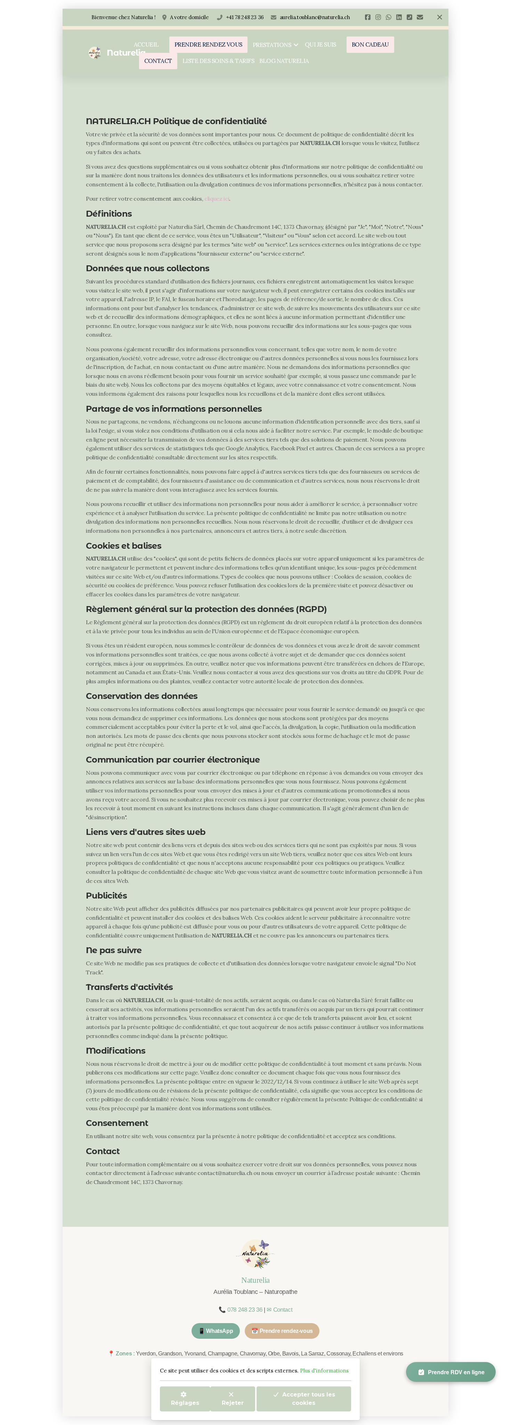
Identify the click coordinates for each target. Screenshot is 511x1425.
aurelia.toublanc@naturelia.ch (315, 17)
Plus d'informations (324, 1370)
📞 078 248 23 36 (240, 1309)
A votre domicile (190, 17)
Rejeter (233, 1402)
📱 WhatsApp (215, 1331)
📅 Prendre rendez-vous (282, 1331)
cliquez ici (216, 198)
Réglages (185, 1402)
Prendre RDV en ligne (456, 1372)
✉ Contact (279, 1309)
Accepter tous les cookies (308, 1398)
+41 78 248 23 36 (245, 17)
